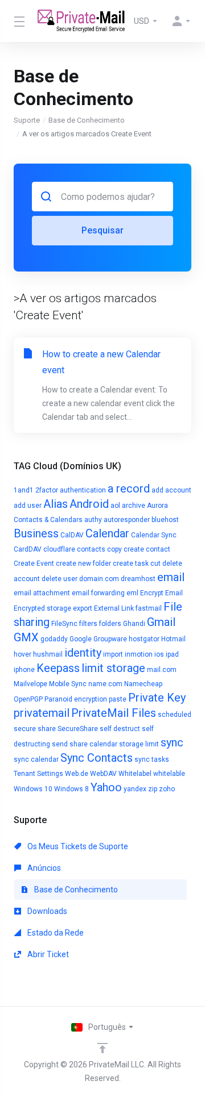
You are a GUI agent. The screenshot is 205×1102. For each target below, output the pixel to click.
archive (133, 506)
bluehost (165, 520)
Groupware (110, 639)
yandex (135, 789)
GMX (26, 637)
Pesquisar (102, 230)
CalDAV (72, 535)
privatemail (41, 713)
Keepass (58, 668)
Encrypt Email (161, 593)
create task (131, 563)
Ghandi (134, 624)
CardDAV (28, 549)
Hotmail (173, 639)
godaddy (54, 639)
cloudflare (59, 549)
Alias (55, 504)
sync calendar (36, 759)
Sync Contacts (96, 758)
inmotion (139, 654)
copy (114, 549)
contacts (91, 549)
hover (22, 654)
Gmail (161, 622)
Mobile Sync (68, 684)
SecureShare (78, 729)
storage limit (139, 744)
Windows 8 (71, 789)
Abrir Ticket (47, 954)
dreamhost (138, 579)
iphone (24, 670)
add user (28, 506)
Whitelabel (134, 774)
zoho (167, 789)
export (82, 608)
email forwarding (98, 593)
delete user (59, 579)
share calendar (93, 744)
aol (115, 506)
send (60, 744)
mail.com (162, 670)
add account (171, 490)
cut (155, 563)
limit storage (113, 668)
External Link (114, 608)
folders (110, 624)
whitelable (169, 774)
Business (36, 533)
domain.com (99, 579)
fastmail (149, 608)
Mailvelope (30, 684)
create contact (147, 549)
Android (89, 504)
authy (93, 520)
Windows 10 (33, 789)
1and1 (24, 490)
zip (152, 789)
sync (172, 742)
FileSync (64, 624)
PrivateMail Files (113, 713)
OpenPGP (28, 699)
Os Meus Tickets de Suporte (77, 846)
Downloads (46, 911)
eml (132, 593)
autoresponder (127, 520)
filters (88, 624)
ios (159, 654)
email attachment (42, 593)
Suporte (27, 120)
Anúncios (43, 868)
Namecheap (143, 684)
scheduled (174, 715)
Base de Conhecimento (86, 120)
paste (117, 699)
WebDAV (103, 774)
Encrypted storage (42, 608)
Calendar (107, 533)
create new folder (83, 563)
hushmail (48, 654)
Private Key (157, 697)
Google (80, 639)
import (113, 654)
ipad (172, 654)
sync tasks (151, 759)
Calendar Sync (154, 535)
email (170, 577)
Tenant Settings (38, 774)
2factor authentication (70, 490)
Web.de (76, 774)
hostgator (144, 639)
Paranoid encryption (75, 699)
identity (82, 652)
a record (129, 488)
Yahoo (106, 787)
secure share (35, 729)
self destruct (120, 729)
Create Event (34, 563)
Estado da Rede (55, 932)
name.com (105, 684)
